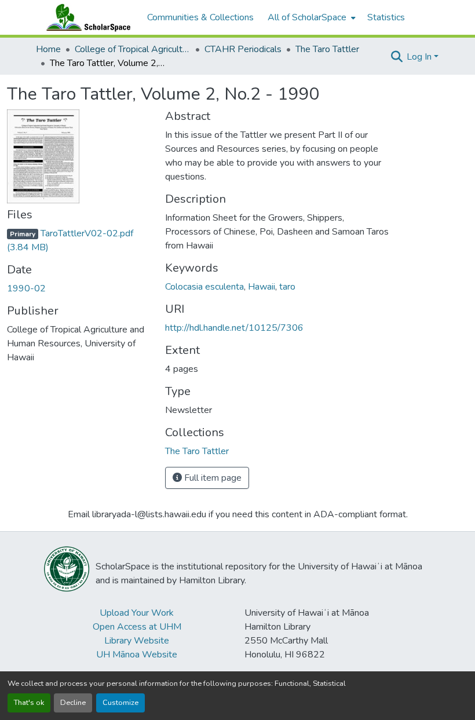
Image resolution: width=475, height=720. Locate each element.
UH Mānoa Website (136, 654)
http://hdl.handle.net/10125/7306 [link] (234, 327)
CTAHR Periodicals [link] (243, 49)
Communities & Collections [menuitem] (200, 17)
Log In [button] (420, 56)
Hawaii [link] (261, 286)
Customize (120, 702)
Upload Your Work (137, 612)
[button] (86, 17)
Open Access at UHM (137, 626)
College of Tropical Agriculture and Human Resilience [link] (133, 49)
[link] (79, 240)
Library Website (136, 640)
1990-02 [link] (26, 288)
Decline (73, 702)
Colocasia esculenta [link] (204, 286)
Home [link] (48, 49)
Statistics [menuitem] (386, 17)
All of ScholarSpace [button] (307, 17)
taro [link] (287, 286)
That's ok (29, 702)
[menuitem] (310, 17)
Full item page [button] (212, 478)
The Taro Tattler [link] (327, 49)
